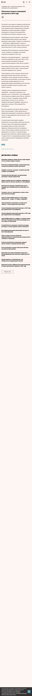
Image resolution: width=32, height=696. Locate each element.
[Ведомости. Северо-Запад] (4, 2)
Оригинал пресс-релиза (7, 149)
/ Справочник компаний (16, 6)
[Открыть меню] (30, 2)
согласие (17, 691)
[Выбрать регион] (26, 2)
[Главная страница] (2, 2)
